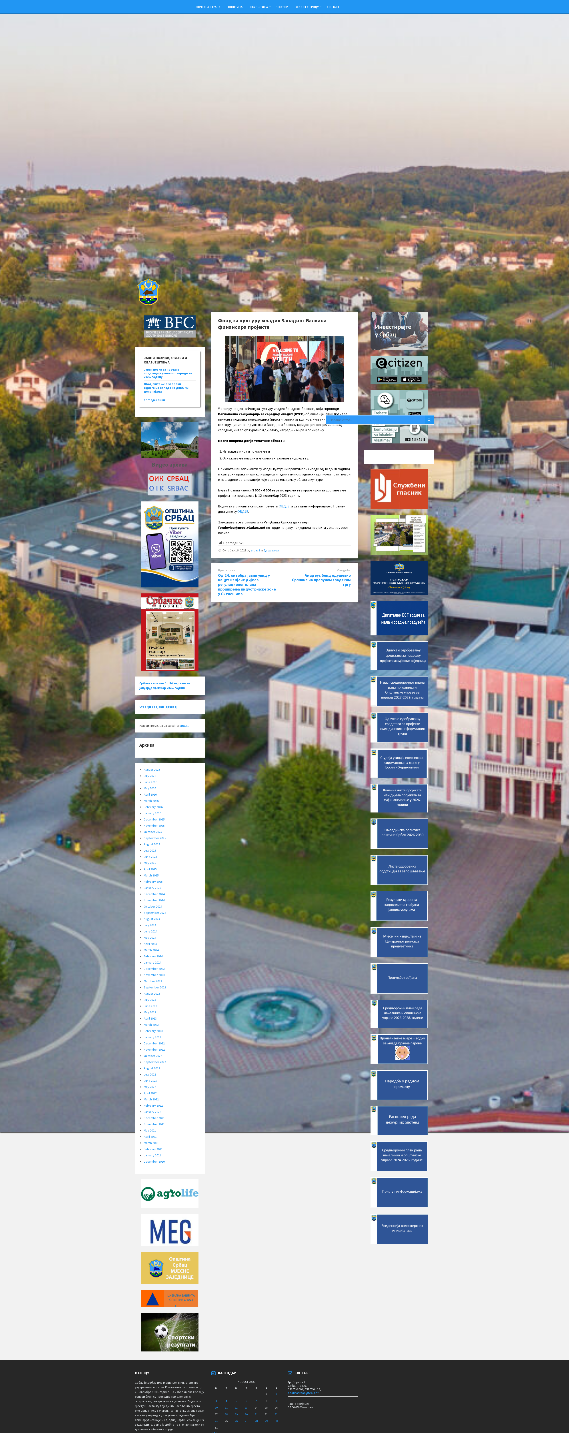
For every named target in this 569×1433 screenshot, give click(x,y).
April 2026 (150, 794)
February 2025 (153, 882)
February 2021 (153, 1149)
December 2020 (154, 1162)
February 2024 (153, 956)
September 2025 (155, 838)
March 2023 (151, 1025)
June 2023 (150, 1006)
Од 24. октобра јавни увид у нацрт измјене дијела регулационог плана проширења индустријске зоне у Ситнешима (247, 584)
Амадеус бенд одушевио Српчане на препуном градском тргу (321, 580)
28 (256, 1421)
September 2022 (155, 1062)
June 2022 (150, 1081)
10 (216, 1407)
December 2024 (154, 894)
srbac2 (255, 550)
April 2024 (150, 944)
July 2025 (150, 850)
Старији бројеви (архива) (158, 707)
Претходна (226, 570)
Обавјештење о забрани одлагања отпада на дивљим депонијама (166, 387)
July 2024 (150, 925)
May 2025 (150, 863)
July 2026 (150, 776)
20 (246, 1414)
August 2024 (152, 919)
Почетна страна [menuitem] (208, 7)
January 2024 (152, 962)
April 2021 (150, 1137)
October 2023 (153, 981)
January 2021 (152, 1155)
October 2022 (153, 1056)
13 (246, 1407)
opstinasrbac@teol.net (303, 1393)
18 (226, 1414)
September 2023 (155, 987)
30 (276, 1421)
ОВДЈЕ (284, 506)
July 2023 (150, 1000)
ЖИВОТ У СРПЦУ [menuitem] (307, 7)
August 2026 (152, 770)
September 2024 (155, 913)
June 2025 (150, 857)
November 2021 (154, 1124)
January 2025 (152, 888)
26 (236, 1421)
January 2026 (152, 813)
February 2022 (153, 1106)
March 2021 (151, 1143)
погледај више (155, 400)
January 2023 (152, 1037)
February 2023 (153, 1031)
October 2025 (153, 832)
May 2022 (150, 1087)
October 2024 (153, 906)
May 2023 (150, 1012)
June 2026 (150, 782)
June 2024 (150, 931)
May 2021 (150, 1130)
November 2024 (154, 900)
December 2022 (154, 1043)
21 (256, 1414)
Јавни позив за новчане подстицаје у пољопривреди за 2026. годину (168, 373)
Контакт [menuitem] (333, 7)
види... (184, 726)
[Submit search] (429, 419)
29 (266, 1421)
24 (216, 1421)
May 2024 (150, 938)
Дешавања (271, 550)
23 (276, 1414)
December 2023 (154, 969)
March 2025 (151, 875)
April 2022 (150, 1093)
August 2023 (152, 994)
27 (246, 1421)
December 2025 (154, 819)
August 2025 (152, 844)
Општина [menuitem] (235, 7)
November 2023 (154, 975)
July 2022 (150, 1074)
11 (226, 1407)
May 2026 (150, 788)
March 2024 (151, 950)
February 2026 (153, 807)
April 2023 (150, 1018)
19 (236, 1414)
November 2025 (154, 826)
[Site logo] (148, 303)
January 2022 (152, 1112)
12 (236, 1407)
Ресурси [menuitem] (282, 7)
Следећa (344, 570)
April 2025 (150, 869)
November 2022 (154, 1050)
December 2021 (154, 1118)
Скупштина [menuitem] (259, 7)
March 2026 (151, 801)
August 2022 (152, 1068)
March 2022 (151, 1099)
